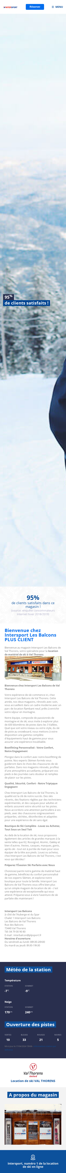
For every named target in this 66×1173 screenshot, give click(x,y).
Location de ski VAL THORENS (33, 1081)
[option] (33, 300)
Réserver (35, 7)
